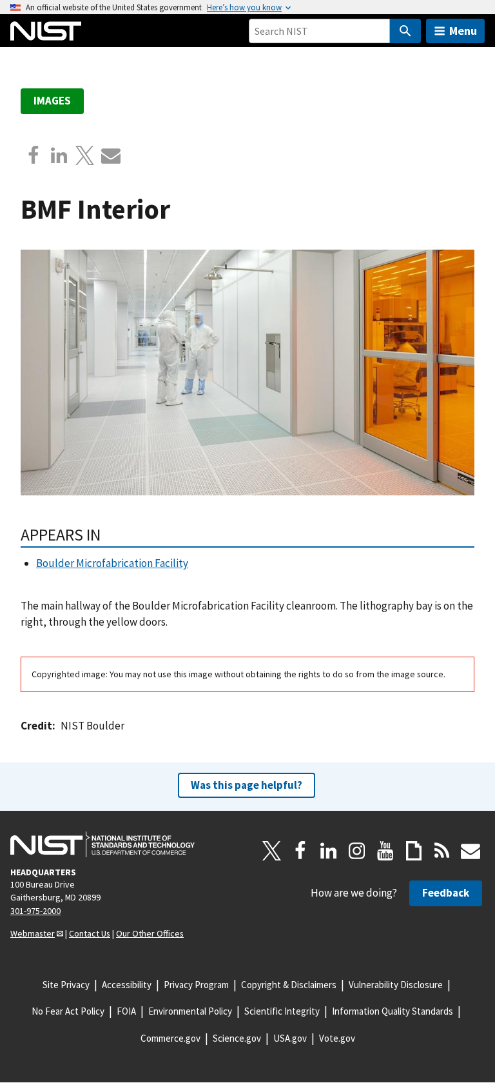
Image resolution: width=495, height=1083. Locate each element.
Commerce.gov (170, 1038)
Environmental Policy (190, 1011)
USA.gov (290, 1038)
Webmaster (32, 933)
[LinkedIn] (329, 851)
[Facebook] (33, 155)
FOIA (126, 1011)
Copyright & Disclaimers (288, 985)
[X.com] (85, 155)
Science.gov (237, 1038)
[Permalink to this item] (109, 535)
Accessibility (126, 985)
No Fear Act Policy (68, 1011)
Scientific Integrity (282, 1011)
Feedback (445, 893)
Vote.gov (337, 1038)
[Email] (111, 155)
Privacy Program (196, 985)
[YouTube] (385, 851)
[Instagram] (357, 851)
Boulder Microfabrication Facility (112, 563)
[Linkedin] (59, 155)
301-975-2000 (35, 911)
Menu (463, 30)
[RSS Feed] (442, 851)
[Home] (45, 31)
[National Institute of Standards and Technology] (102, 844)
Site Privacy (66, 985)
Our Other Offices (150, 933)
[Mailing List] (470, 851)
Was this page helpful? (246, 785)
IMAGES (52, 101)
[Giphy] (414, 851)
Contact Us (89, 933)
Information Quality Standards (392, 1011)
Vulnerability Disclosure (396, 985)
